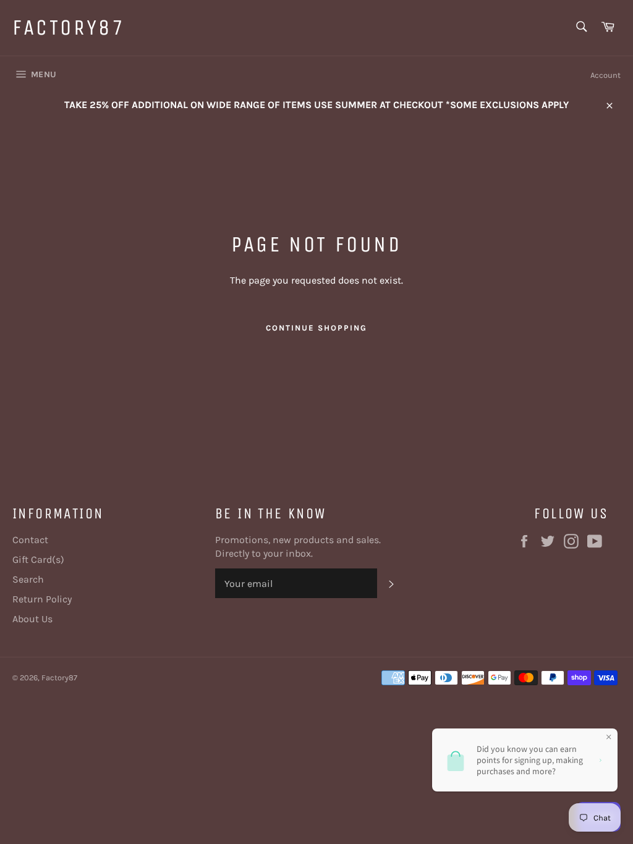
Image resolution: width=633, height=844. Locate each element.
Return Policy (42, 599)
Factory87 (68, 27)
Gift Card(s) (38, 559)
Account (605, 75)
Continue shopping (316, 327)
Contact (30, 540)
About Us (32, 619)
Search (28, 579)
